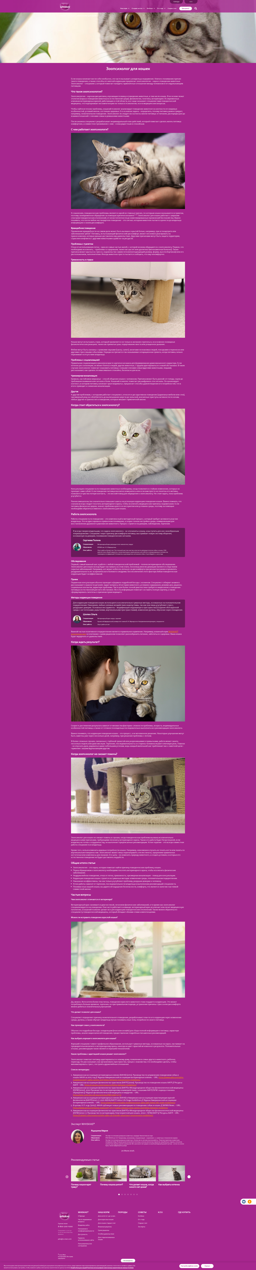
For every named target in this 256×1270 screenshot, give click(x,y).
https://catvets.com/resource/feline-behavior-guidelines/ (110, 1085)
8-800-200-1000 (65, 1226)
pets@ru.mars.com (65, 1239)
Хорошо (207, 1266)
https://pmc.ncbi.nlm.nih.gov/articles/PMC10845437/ (97, 1095)
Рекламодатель (128, 1261)
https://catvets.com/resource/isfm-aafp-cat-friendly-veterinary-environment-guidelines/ (113, 1115)
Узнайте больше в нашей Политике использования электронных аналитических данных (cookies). (102, 1268)
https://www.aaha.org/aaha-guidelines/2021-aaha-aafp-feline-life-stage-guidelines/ (138, 1102)
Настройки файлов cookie (189, 1266)
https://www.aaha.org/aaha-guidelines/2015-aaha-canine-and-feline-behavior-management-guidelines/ (128, 1078)
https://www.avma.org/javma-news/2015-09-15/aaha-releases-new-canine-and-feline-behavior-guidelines (120, 1107)
